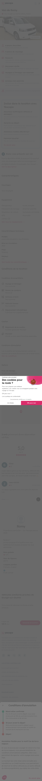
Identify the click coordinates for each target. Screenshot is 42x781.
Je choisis (10, 403)
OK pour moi (31, 403)
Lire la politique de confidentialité (11, 396)
